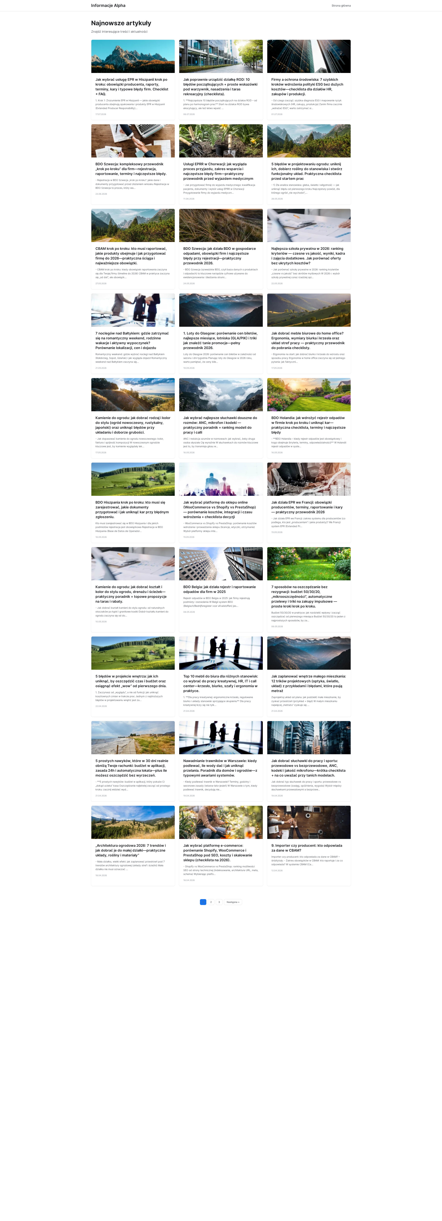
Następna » (233, 902)
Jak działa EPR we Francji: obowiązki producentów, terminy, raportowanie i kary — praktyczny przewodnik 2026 (307, 507)
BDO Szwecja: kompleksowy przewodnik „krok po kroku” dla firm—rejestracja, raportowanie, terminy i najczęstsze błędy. (131, 169)
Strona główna (341, 5)
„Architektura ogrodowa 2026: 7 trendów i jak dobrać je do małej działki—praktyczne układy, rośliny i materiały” (130, 850)
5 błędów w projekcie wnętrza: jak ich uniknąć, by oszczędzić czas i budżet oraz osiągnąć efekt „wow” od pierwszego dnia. (131, 681)
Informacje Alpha (108, 5)
